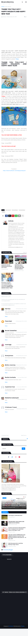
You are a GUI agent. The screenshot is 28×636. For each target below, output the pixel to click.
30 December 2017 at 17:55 (21, 355)
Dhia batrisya (15, 210)
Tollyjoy (17, 59)
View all (25, 252)
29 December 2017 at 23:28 (21, 321)
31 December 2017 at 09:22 (21, 365)
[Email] (19, 216)
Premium (11, 626)
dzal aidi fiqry (22, 210)
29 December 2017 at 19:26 (21, 308)
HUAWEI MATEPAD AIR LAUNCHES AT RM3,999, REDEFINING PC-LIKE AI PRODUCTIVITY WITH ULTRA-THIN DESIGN (14, 503)
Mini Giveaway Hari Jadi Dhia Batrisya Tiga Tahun (15, 544)
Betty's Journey (10, 365)
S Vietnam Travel (11, 407)
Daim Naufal (8, 6)
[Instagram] (15, 457)
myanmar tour (10, 387)
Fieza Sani (8, 321)
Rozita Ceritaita (10, 377)
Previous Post (5, 435)
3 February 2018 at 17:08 (22, 399)
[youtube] (19, 457)
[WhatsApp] (16, 216)
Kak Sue (7, 309)
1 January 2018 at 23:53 (22, 377)
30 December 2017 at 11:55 (21, 344)
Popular (5, 512)
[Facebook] (6, 216)
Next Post (23, 435)
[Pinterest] (12, 216)
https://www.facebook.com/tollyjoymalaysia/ (14, 170)
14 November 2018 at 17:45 (22, 408)
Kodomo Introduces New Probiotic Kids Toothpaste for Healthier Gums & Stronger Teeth (17, 529)
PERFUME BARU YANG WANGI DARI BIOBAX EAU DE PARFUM (16, 522)
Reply (6, 316)
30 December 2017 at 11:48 (21, 332)
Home (2, 6)
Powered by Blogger (8, 549)
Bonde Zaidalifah (11, 330)
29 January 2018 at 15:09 (22, 386)
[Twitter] (9, 216)
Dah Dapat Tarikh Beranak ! (15, 515)
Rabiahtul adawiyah (12, 398)
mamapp (8, 344)
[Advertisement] (14, 34)
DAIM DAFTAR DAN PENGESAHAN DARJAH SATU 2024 (6, 266)
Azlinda (10, 221)
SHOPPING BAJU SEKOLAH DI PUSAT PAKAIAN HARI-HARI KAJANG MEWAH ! (19, 267)
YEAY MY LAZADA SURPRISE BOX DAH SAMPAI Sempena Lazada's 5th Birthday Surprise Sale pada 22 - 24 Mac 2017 (17, 536)
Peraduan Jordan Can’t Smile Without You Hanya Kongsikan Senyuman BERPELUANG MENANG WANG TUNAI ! (7, 285)
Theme (22, 626)
